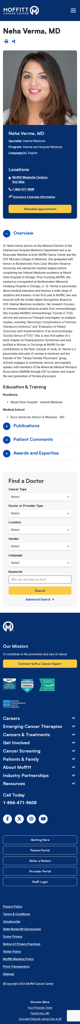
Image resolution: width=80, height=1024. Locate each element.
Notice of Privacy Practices (21, 944)
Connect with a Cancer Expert (40, 664)
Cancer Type (17, 489)
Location (15, 522)
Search (40, 590)
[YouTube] (43, 819)
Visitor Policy (12, 951)
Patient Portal (40, 850)
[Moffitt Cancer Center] (21, 10)
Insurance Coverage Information (34, 197)
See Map (18, 182)
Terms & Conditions (16, 914)
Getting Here (40, 840)
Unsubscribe (11, 921)
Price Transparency (16, 966)
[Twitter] (19, 819)
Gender (14, 539)
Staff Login (40, 882)
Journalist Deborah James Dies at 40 (40, 1018)
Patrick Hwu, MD (40, 1013)
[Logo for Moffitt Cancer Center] (40, 627)
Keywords (16, 572)
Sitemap (8, 974)
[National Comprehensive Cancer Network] (14, 705)
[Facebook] (7, 819)
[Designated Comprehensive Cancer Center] (9, 686)
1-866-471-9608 (23, 189)
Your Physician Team (40, 1007)
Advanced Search (38, 599)
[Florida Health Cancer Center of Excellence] (27, 686)
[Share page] (13, 41)
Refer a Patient (40, 861)
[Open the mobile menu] (73, 10)
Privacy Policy (12, 906)
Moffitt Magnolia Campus (29, 177)
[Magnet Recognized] (47, 686)
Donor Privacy (12, 936)
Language (16, 555)
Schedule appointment (40, 209)
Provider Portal (40, 871)
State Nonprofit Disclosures (22, 929)
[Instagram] (31, 819)
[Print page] (6, 41)
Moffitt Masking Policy (18, 959)
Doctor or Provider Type (26, 506)
